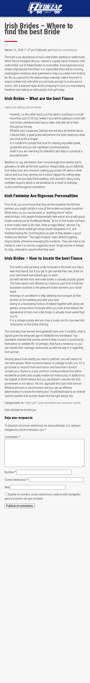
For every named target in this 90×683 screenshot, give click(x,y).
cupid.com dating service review (23, 107)
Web (7, 487)
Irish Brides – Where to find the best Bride (39, 29)
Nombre (10, 472)
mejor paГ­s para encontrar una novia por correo (53, 402)
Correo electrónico (16, 479)
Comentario (12, 437)
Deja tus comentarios (65, 50)
